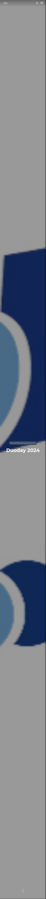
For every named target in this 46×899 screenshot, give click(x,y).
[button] (42, 3)
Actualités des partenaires (23, 443)
